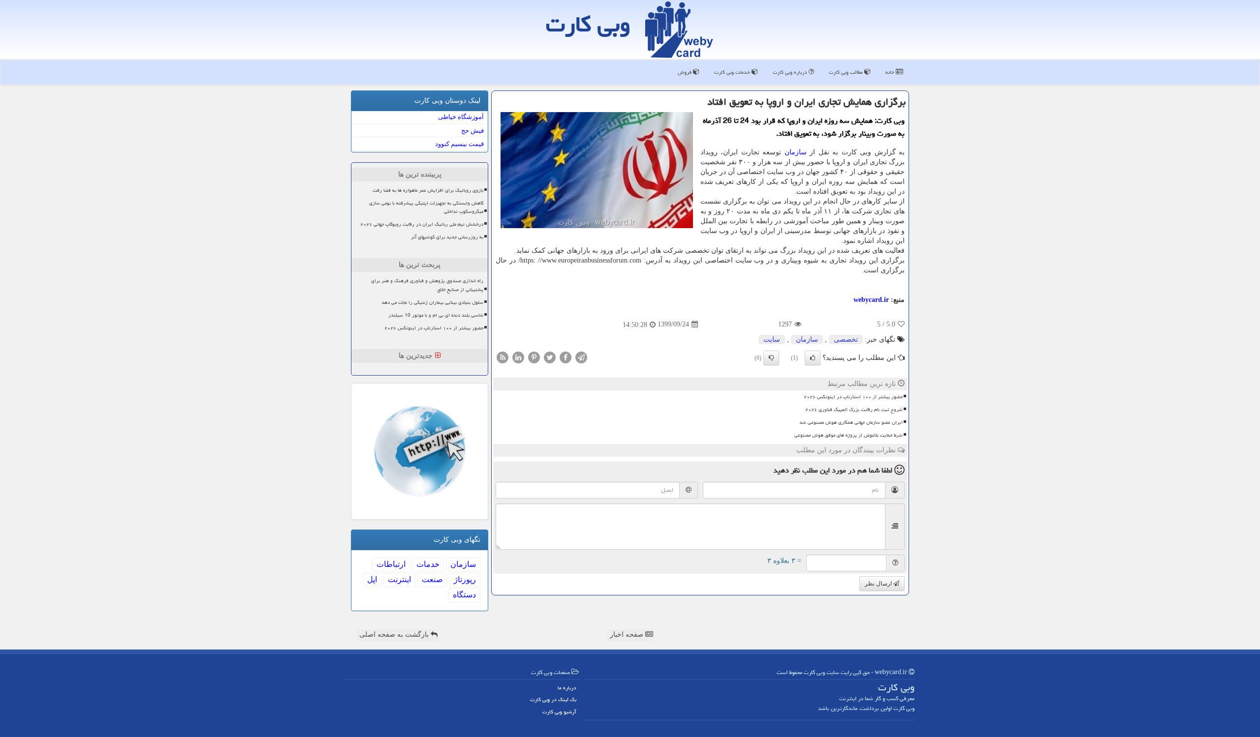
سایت (771, 339)
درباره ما (567, 687)
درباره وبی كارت (791, 72)
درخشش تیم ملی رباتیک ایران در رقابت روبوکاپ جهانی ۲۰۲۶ (421, 224)
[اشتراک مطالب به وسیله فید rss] (502, 356)
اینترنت (399, 579)
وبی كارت (588, 24)
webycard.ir (871, 299)
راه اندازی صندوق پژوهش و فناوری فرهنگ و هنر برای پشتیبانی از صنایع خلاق (427, 285)
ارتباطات (391, 564)
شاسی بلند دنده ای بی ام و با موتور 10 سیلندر (435, 315)
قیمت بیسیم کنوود (459, 143)
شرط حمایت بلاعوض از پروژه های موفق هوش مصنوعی (848, 435)
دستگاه (464, 594)
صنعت (432, 579)
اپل (372, 579)
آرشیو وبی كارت (559, 712)
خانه (890, 72)
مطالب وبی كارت (846, 72)
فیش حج (472, 130)
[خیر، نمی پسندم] (771, 358)
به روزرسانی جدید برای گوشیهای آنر (447, 237)
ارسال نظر (879, 583)
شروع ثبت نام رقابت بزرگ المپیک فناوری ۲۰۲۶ (854, 409)
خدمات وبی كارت (733, 72)
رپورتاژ (465, 579)
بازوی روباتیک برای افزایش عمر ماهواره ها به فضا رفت (428, 190)
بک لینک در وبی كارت (553, 699)
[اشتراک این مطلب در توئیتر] (550, 356)
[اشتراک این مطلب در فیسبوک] (565, 356)
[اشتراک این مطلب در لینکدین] (518, 356)
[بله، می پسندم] (812, 358)
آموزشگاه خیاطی (461, 116)
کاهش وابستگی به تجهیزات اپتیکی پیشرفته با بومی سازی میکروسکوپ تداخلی (426, 207)
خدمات (428, 564)
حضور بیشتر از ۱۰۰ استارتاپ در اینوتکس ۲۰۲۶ (853, 397)
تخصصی (846, 339)
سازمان (796, 152)
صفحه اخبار (627, 634)
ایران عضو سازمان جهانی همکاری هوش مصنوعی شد (851, 422)
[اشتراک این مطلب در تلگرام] (581, 356)
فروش (685, 72)
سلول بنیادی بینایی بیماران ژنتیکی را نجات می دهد (432, 302)
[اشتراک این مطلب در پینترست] (534, 356)
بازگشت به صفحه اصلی (395, 634)
